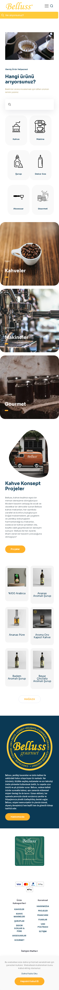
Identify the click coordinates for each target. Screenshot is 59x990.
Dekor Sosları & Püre (19, 928)
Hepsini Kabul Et (29, 981)
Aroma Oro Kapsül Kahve (42, 636)
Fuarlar (42, 919)
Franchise (42, 915)
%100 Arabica (16, 593)
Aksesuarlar (19, 935)
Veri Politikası (43, 925)
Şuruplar (19, 921)
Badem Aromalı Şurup (17, 677)
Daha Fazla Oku (29, 973)
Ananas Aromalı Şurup (42, 595)
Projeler (43, 910)
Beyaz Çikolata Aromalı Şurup (42, 678)
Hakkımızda (43, 906)
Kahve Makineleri (19, 915)
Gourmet (19, 940)
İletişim (43, 931)
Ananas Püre (17, 634)
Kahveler (19, 909)
